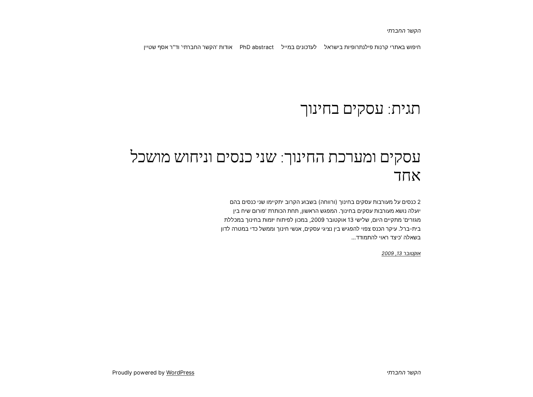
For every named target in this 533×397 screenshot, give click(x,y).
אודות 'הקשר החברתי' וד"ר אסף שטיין (188, 47)
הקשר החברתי (404, 30)
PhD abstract (257, 47)
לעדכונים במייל (299, 47)
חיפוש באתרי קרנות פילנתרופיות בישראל (372, 47)
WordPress (180, 372)
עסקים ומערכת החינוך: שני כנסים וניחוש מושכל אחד (275, 165)
